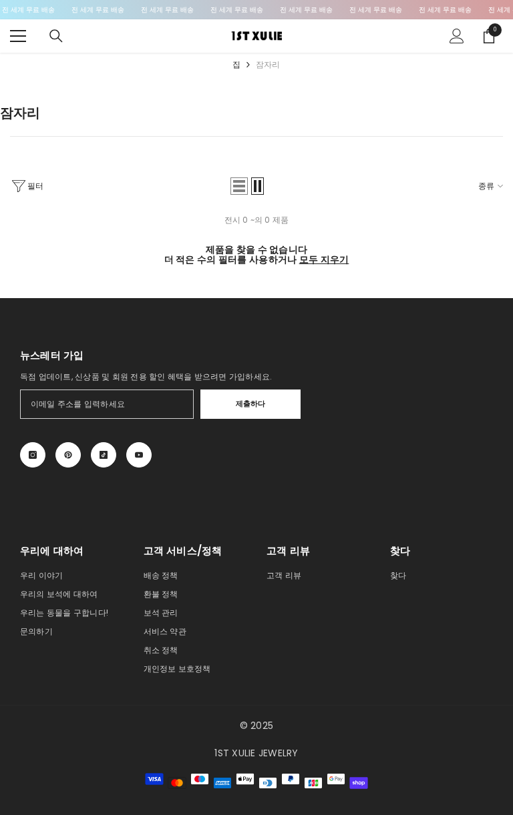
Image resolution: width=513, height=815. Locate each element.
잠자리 (268, 64)
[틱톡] (103, 455)
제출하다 (251, 403)
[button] (239, 186)
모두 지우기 (324, 260)
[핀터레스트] (68, 455)
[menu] (18, 36)
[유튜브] (139, 455)
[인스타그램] (32, 455)
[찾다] (56, 36)
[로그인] (457, 36)
